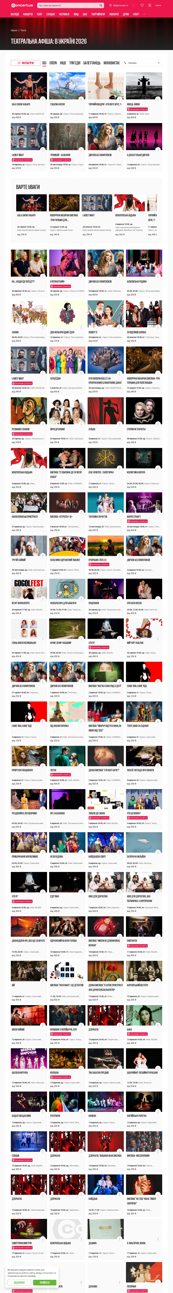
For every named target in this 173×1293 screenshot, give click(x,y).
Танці (76, 14)
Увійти (158, 5)
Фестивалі (64, 14)
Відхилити (19, 1282)
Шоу (85, 14)
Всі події (15, 14)
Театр (39, 14)
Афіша (14, 30)
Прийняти (44, 1282)
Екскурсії (114, 14)
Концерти (28, 14)
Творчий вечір (98, 14)
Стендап (50, 14)
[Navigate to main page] (22, 5)
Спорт (136, 14)
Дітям (126, 14)
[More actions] (43, 99)
